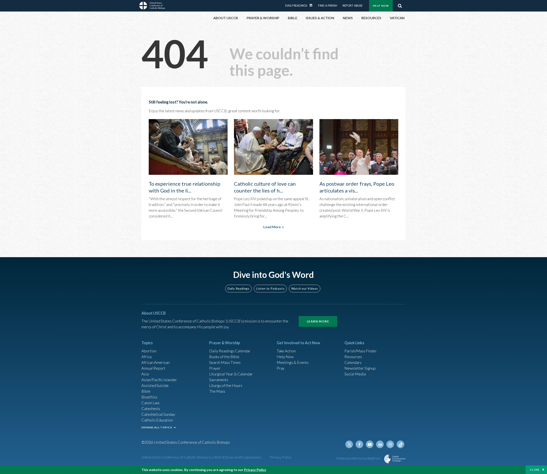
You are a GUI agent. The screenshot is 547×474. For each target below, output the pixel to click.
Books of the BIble (224, 356)
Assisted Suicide (155, 385)
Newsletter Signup (360, 368)
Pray (280, 368)
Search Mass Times (225, 362)
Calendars (353, 362)
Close (535, 469)
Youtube (369, 444)
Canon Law (150, 402)
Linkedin (380, 444)
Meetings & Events (293, 362)
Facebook (359, 444)
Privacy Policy (280, 457)
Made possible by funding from (358, 458)
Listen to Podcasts (270, 288)
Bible (145, 391)
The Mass (217, 391)
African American (155, 362)
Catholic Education (157, 420)
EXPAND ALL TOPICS (156, 427)
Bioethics (149, 397)
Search (400, 6)
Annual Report (153, 368)
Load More (272, 227)
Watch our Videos (304, 288)
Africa (146, 356)
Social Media (355, 374)
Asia (145, 374)
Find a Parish (327, 5)
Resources (353, 356)
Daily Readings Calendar (312, 5)
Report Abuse (353, 5)
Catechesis (150, 408)
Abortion (148, 351)
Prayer (215, 368)
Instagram (390, 444)
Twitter (349, 444)
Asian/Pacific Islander (159, 379)
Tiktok (400, 444)
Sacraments (218, 379)
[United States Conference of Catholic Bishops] (152, 6)
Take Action (286, 351)
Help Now (381, 5)
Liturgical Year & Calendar (231, 374)
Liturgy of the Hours (225, 385)
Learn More (318, 321)
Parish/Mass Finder (360, 351)
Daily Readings (296, 5)
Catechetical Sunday (158, 414)
